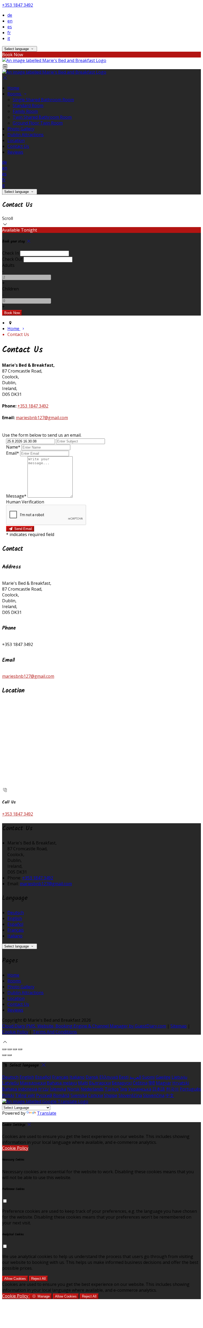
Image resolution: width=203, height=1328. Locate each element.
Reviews (15, 152)
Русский (44, 1095)
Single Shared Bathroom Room (43, 100)
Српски (95, 1095)
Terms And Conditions (55, 1032)
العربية (135, 1077)
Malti (83, 1083)
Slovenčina (153, 1095)
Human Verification (25, 502)
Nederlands (92, 1089)
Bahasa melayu (62, 1083)
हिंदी (152, 1083)
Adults (8, 265)
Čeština (140, 1083)
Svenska (79, 1095)
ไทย (123, 1089)
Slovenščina (130, 1095)
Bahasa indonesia (19, 1089)
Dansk (92, 1077)
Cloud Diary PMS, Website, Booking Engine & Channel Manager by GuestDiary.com (84, 1026)
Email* (12, 453)
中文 (169, 1095)
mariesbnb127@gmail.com (42, 417)
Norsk (73, 1089)
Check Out (12, 259)
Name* (13, 447)
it (8, 38)
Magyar (163, 1083)
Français (15, 930)
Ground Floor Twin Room (38, 123)
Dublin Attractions (25, 135)
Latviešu (10, 1083)
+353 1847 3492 (17, 5)
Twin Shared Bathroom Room (42, 117)
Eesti (123, 1077)
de (9, 15)
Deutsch (15, 912)
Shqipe (110, 1095)
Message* (16, 496)
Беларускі (122, 1083)
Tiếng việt (25, 1095)
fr (9, 33)
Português (190, 1089)
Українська (139, 1089)
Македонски (33, 1083)
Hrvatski (180, 1083)
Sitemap (178, 1026)
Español (15, 924)
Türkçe (112, 1089)
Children (10, 289)
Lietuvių (179, 1077)
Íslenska (58, 1089)
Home (13, 88)
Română (61, 1095)
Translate (46, 1113)
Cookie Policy (15, 1032)
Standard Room (28, 105)
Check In (10, 253)
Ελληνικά (108, 1077)
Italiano (14, 936)
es (9, 27)
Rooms (14, 94)
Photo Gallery (20, 129)
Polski (8, 1095)
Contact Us (18, 146)
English (14, 918)
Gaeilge (163, 1077)
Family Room (25, 111)
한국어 (172, 1089)
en (9, 21)
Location (16, 140)
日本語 (158, 1089)
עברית (43, 1089)
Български (100, 1083)
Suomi (148, 1077)
